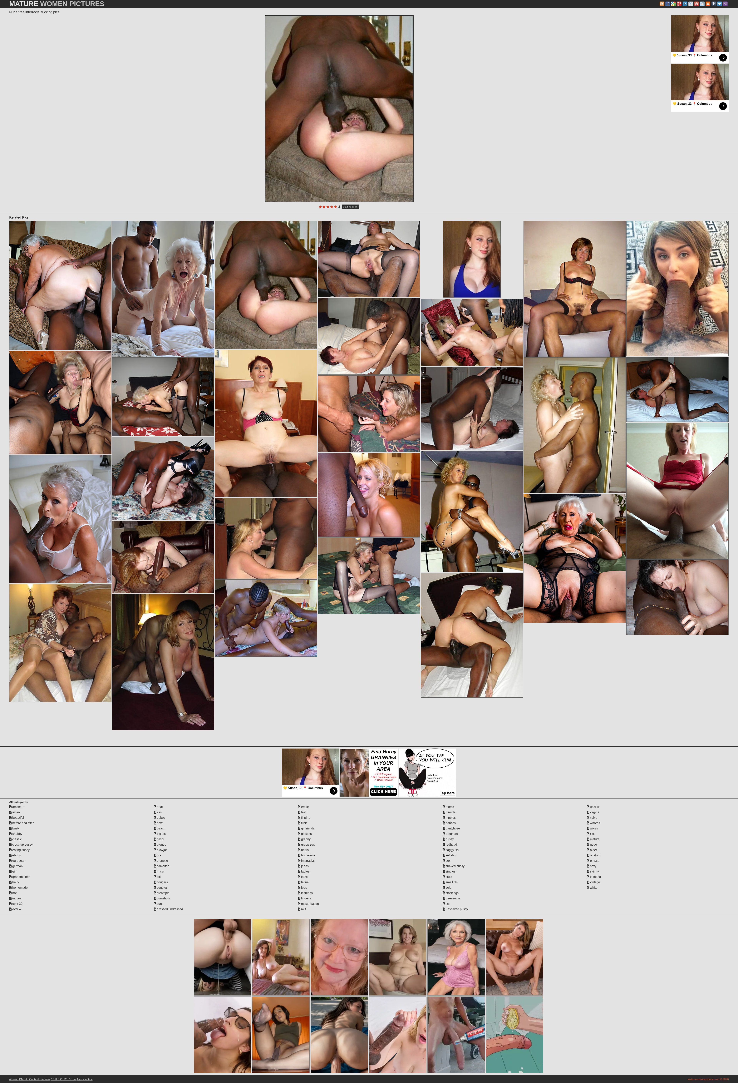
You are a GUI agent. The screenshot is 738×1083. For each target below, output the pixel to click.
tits (447, 903)
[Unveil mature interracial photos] (472, 511)
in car (160, 871)
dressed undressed (169, 909)
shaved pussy (455, 866)
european (18, 860)
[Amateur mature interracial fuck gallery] (575, 425)
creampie (163, 893)
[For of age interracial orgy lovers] (369, 495)
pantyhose (452, 828)
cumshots (163, 898)
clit (158, 876)
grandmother (21, 876)
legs (303, 887)
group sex (307, 844)
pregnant (451, 833)
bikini (160, 839)
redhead (451, 844)
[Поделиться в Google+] (679, 4)
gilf (14, 871)
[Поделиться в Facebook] (667, 4)
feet (303, 812)
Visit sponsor (350, 206)
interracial (307, 860)
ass (159, 812)
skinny (594, 871)
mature (594, 839)
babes (160, 817)
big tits (161, 833)
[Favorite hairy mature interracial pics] (677, 491)
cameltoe (162, 866)
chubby (17, 833)
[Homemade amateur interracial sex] (677, 288)
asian (16, 812)
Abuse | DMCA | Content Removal (29, 1079)
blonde (161, 844)
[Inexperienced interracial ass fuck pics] (163, 478)
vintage (594, 882)
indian (16, 898)
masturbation (309, 903)
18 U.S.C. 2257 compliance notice (71, 1079)
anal (159, 807)
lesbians (306, 893)
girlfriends (307, 828)
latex (304, 876)
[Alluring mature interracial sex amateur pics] (472, 332)
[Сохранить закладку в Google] (673, 4)
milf (303, 909)
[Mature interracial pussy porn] (266, 423)
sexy (592, 866)
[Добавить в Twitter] (719, 4)
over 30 (17, 903)
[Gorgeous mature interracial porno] (163, 396)
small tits (451, 882)
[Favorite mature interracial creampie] (369, 413)
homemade (20, 887)
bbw (159, 823)
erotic (304, 807)
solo (448, 887)
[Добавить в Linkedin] (685, 4)
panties (450, 823)
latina (304, 882)
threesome (452, 898)
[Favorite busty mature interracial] (266, 618)
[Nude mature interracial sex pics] (472, 408)
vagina (594, 812)
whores (594, 823)
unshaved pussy (456, 909)
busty (16, 828)
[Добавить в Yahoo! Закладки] (725, 4)
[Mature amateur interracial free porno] (472, 635)
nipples (450, 817)
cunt (159, 903)
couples (162, 887)
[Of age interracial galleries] (163, 289)
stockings (452, 893)
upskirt (594, 807)
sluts (448, 876)
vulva (593, 817)
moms (449, 807)
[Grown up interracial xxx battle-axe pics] (369, 336)
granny (305, 839)
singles (450, 871)
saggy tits (452, 850)
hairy (15, 882)
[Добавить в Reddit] (702, 4)
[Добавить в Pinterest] (696, 4)
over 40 (17, 909)
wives (593, 828)
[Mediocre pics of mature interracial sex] (163, 662)
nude (593, 844)
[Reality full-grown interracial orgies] (677, 389)
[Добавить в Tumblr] (713, 4)
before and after (23, 823)
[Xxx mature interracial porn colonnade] (60, 402)
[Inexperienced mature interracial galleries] (163, 557)
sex (447, 860)
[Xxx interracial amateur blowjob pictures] (60, 643)
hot (14, 893)
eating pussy (21, 850)
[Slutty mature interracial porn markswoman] (60, 285)
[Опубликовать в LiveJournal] (690, 4)
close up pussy (22, 844)
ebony (16, 855)
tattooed (595, 876)
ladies (304, 871)
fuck (303, 823)
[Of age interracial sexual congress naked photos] (60, 519)
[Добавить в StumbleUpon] (708, 4)
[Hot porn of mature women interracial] (677, 597)
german (17, 866)
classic (17, 839)
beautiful (18, 817)
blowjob (162, 850)
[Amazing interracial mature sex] (575, 558)
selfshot (450, 855)
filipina (305, 817)
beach (160, 828)
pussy (449, 839)
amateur (17, 807)
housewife (307, 855)
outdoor (594, 855)
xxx (592, 833)
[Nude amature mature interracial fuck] (369, 259)
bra (158, 855)
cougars (162, 882)
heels (304, 850)
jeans (304, 866)
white (593, 887)
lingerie (305, 898)
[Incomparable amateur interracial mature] (575, 289)
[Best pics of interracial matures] (266, 538)
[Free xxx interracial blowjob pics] (369, 575)
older (593, 850)
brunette (162, 860)
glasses (306, 833)
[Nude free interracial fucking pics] (339, 108)
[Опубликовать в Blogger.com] (662, 4)
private (594, 860)
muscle (450, 812)
